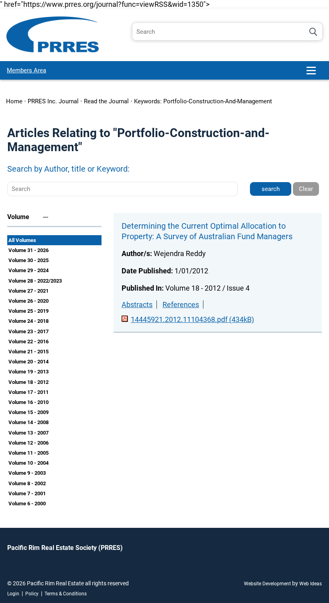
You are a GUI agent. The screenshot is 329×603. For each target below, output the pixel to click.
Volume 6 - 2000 (27, 503)
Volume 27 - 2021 (28, 291)
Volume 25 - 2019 (28, 311)
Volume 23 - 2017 (28, 331)
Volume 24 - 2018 (28, 321)
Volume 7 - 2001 (27, 493)
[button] (315, 74)
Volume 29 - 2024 (28, 270)
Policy (32, 594)
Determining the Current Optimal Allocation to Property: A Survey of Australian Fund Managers (207, 231)
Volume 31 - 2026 (28, 250)
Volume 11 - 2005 (28, 453)
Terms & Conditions (66, 594)
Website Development (267, 584)
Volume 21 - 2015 (28, 352)
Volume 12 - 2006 (28, 443)
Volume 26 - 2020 (28, 301)
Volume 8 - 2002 (27, 483)
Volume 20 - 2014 (28, 362)
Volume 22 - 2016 (28, 341)
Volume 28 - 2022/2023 (35, 281)
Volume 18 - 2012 (28, 382)
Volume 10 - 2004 (28, 463)
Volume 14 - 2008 (28, 422)
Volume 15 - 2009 (28, 412)
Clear (306, 189)
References (180, 304)
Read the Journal (106, 101)
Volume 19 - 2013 (28, 372)
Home (14, 101)
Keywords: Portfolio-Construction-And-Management (203, 101)
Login (13, 594)
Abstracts (137, 304)
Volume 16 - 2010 (28, 402)
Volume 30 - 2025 (28, 260)
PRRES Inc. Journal (53, 101)
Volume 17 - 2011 (28, 392)
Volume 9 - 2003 (27, 473)
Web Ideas (310, 584)
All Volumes (22, 240)
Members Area (26, 70)
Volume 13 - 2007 (28, 433)
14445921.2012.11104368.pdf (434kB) (192, 319)
